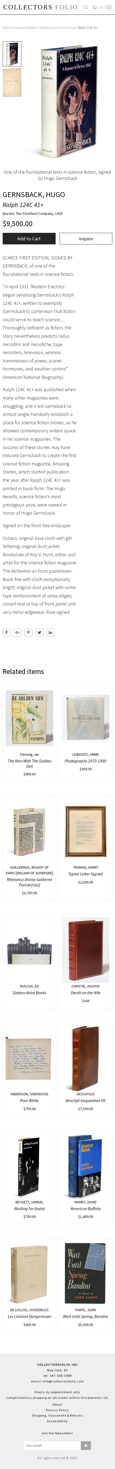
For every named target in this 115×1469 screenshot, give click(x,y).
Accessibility (57, 1421)
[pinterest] (28, 632)
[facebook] (6, 632)
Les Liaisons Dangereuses (29, 1316)
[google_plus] (17, 632)
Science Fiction (66, 28)
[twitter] (39, 632)
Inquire (86, 239)
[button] (86, 1445)
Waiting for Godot (29, 1208)
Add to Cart (29, 239)
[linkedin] (50, 632)
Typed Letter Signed (85, 873)
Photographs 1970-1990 (85, 761)
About (57, 1404)
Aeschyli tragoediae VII (85, 1100)
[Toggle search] (86, 7)
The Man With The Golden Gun (29, 763)
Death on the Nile (86, 992)
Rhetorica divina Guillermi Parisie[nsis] (29, 882)
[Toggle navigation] (108, 7)
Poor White (29, 1100)
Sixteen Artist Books (29, 992)
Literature (19, 28)
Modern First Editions (41, 28)
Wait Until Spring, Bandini (85, 1316)
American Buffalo (86, 1208)
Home (7, 28)
